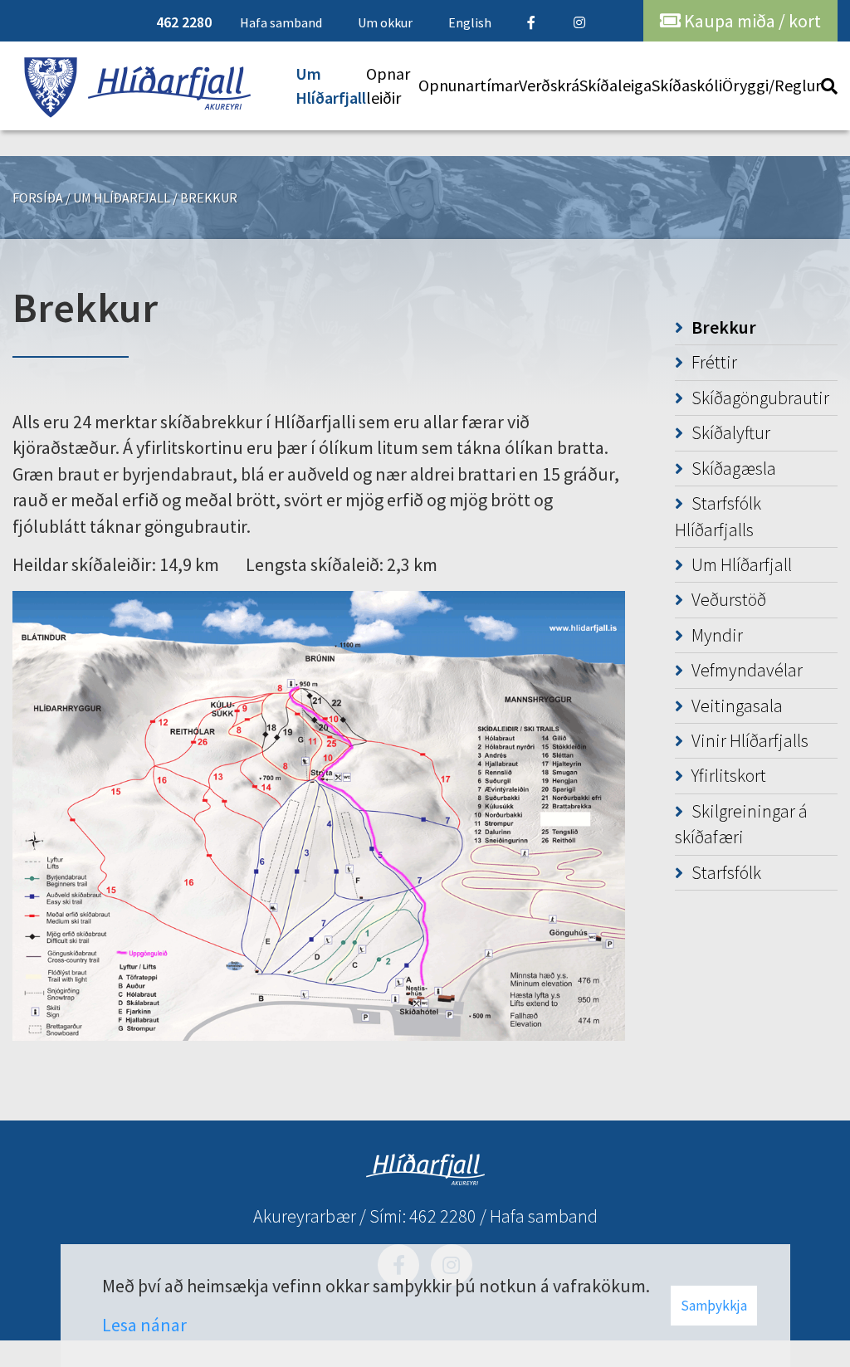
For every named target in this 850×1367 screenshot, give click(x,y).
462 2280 (442, 1216)
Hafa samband (544, 1216)
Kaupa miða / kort (751, 20)
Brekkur (208, 197)
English (469, 22)
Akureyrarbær (304, 1216)
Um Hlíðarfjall (121, 197)
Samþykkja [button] (714, 1305)
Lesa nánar (144, 1324)
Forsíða (37, 197)
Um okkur (385, 22)
